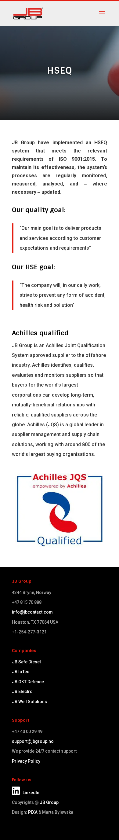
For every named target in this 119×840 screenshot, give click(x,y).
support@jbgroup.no (33, 741)
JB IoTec (20, 671)
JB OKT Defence (28, 681)
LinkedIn (29, 792)
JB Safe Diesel (26, 661)
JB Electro (22, 691)
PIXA (33, 812)
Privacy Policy (26, 761)
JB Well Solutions (29, 701)
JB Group (49, 802)
